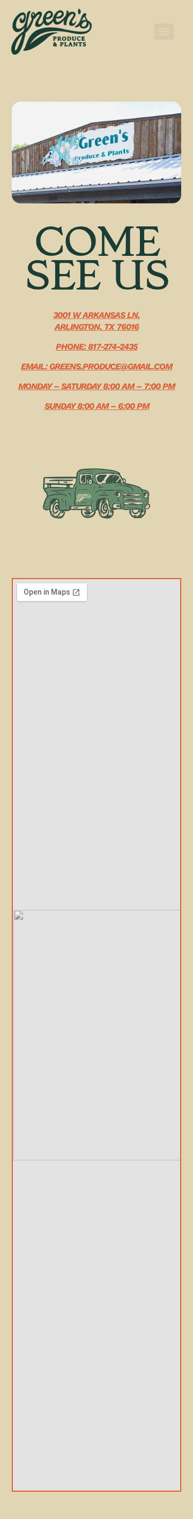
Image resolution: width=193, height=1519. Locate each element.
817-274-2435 (112, 346)
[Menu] (164, 32)
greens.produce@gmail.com (110, 366)
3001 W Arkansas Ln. (96, 315)
